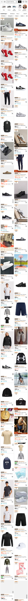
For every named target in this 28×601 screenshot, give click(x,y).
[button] (1, 1)
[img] (21, 30)
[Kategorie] (4, 1)
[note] (4, 88)
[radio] (3, 7)
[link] (23, 1)
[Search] (19, 2)
